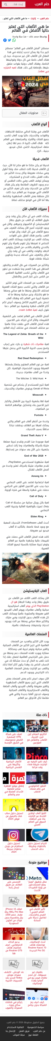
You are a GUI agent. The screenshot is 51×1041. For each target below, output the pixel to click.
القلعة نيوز (33, 1035)
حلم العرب (42, 4)
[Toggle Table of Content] (43, 113)
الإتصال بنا (10, 1031)
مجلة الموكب (19, 1035)
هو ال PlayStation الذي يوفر (30, 604)
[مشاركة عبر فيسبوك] (5, 40)
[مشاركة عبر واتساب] (14, 40)
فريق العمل (24, 1031)
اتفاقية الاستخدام (15, 1027)
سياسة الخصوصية (35, 1027)
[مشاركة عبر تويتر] (9, 40)
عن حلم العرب (39, 1031)
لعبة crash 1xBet (28, 310)
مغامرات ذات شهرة (33, 344)
